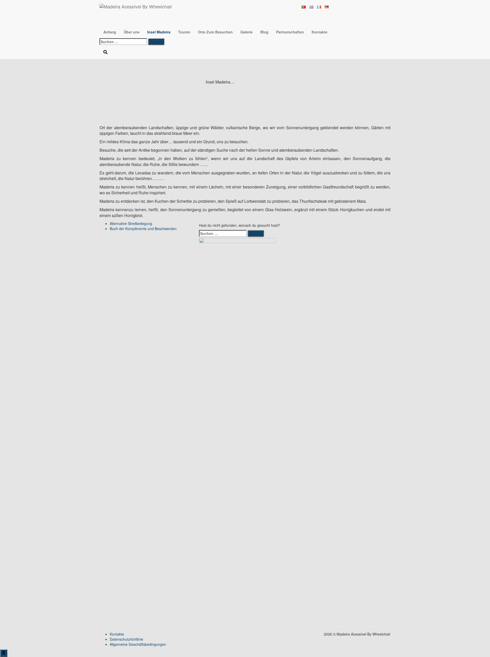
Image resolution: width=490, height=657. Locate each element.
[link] (131, 223)
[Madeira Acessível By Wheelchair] (136, 6)
